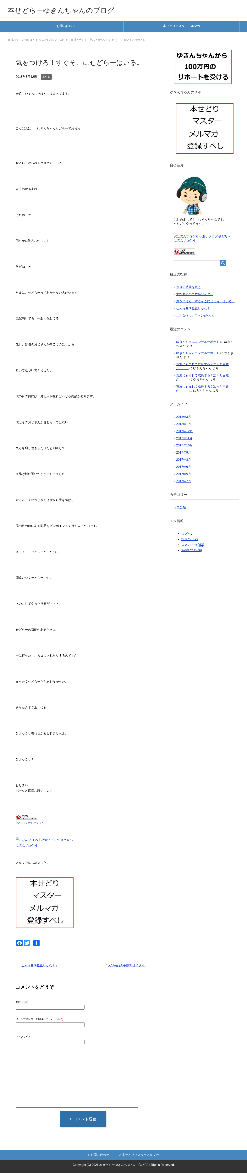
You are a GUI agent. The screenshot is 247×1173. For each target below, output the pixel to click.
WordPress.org (191, 550)
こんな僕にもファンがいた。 (196, 315)
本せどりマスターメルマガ (181, 26)
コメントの (192, 544)
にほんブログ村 (26, 845)
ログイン (187, 533)
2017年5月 (183, 474)
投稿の (189, 539)
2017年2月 (183, 481)
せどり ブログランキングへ (30, 822)
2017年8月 (183, 459)
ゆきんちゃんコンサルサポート (197, 341)
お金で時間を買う (188, 287)
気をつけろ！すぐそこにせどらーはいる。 (205, 301)
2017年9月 (183, 452)
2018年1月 (183, 424)
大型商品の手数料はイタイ (126, 965)
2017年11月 (184, 438)
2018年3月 (183, 416)
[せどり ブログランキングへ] (26, 817)
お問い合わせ (66, 26)
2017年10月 (184, 445)
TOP (37, 39)
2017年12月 (184, 431)
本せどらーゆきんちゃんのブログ (61, 10)
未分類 (46, 76)
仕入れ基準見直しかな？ (38, 965)
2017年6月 (183, 466)
